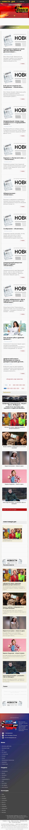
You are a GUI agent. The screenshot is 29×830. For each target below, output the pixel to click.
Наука (3, 758)
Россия (3, 796)
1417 (8, 388)
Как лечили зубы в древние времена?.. (13, 338)
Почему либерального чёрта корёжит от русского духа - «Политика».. (14, 301)
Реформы (4, 806)
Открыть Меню (15, 27)
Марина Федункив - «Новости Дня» (14, 484)
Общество (4, 808)
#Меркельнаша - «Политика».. (9, 194)
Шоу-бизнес (5, 787)
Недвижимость (6, 779)
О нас (8, 821)
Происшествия (5, 748)
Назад (6, 385)
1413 (17, 385)
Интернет (4, 752)
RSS (10, 822)
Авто (3, 750)
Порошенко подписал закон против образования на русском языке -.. (13, 50)
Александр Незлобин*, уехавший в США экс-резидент (14, 503)
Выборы (4, 812)
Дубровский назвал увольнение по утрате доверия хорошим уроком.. (13, 360)
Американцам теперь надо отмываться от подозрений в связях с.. (14, 122)
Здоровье (4, 762)
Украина (4, 798)
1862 (23, 388)
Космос (3, 756)
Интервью (4, 785)
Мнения (4, 810)
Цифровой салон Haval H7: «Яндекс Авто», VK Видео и (14, 404)
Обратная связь (15, 821)
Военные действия (6, 746)
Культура (4, 783)
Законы (4, 804)
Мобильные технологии (8, 760)
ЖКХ (3, 781)
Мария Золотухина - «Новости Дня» (14, 466)
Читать (23, 63)
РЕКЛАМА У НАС (23, 821)
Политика (4, 800)
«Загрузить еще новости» (14, 379)
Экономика (5, 771)
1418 (11, 388)
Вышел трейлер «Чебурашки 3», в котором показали (14, 447)
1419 (15, 388)
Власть (3, 802)
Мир (3, 794)
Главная (5, 821)
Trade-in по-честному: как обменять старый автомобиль (14, 407)
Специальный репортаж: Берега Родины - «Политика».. (12, 264)
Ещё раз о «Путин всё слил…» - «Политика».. (14, 158)
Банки (3, 777)
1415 (24, 385)
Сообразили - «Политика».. (13, 229)
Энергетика (5, 764)
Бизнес (3, 773)
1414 (21, 385)
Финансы (4, 775)
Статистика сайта (16, 822)
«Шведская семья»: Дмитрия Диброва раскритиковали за (14, 428)
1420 (18, 388)
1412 (14, 385)
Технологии (5, 754)
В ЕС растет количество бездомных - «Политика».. (13, 86)
